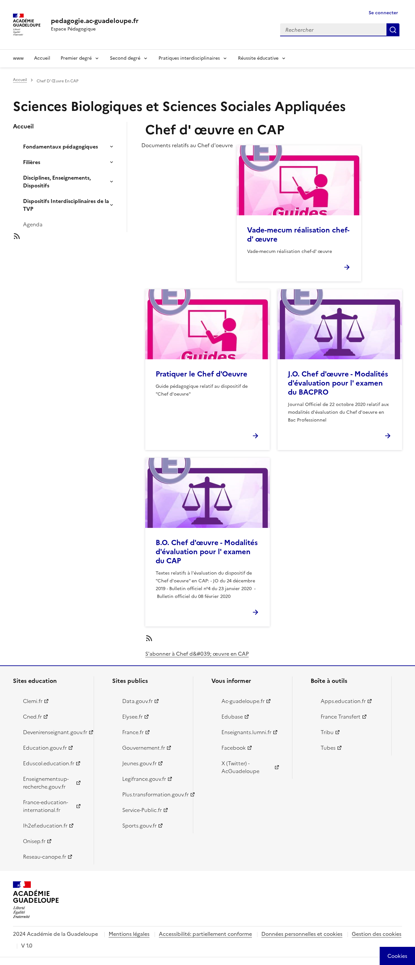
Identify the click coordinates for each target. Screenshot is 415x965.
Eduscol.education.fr (48, 763)
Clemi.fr (32, 701)
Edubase (232, 717)
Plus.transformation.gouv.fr (153, 794)
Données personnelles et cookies (301, 934)
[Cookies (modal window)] (397, 956)
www (18, 58)
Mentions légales (129, 934)
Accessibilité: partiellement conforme (205, 934)
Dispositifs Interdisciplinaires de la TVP (66, 205)
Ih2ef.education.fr (45, 825)
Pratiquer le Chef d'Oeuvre (201, 374)
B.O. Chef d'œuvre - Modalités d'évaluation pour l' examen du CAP (207, 551)
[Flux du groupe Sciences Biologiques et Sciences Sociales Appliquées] (75, 236)
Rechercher (392, 29)
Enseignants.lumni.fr (246, 732)
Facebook (233, 748)
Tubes (328, 748)
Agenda (32, 224)
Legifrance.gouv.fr (144, 779)
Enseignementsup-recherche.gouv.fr (46, 783)
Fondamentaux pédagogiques (60, 146)
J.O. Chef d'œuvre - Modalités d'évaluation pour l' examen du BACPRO (338, 383)
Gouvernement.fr (143, 748)
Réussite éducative (258, 58)
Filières (31, 162)
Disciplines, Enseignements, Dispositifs (57, 181)
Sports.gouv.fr (139, 825)
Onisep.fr (34, 841)
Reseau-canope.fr (44, 857)
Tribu (327, 732)
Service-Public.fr (142, 810)
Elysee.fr (132, 717)
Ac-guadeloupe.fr (243, 701)
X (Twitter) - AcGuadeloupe (240, 767)
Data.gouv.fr (137, 701)
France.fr (133, 732)
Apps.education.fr (343, 701)
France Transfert (341, 717)
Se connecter (383, 12)
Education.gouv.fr (45, 748)
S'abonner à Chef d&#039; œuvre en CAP (197, 654)
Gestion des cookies (376, 934)
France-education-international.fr (45, 806)
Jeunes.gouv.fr (139, 763)
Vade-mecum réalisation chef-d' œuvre (298, 234)
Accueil (42, 58)
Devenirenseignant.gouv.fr (54, 732)
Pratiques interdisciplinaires (189, 58)
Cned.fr (32, 717)
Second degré (125, 58)
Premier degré (76, 58)
